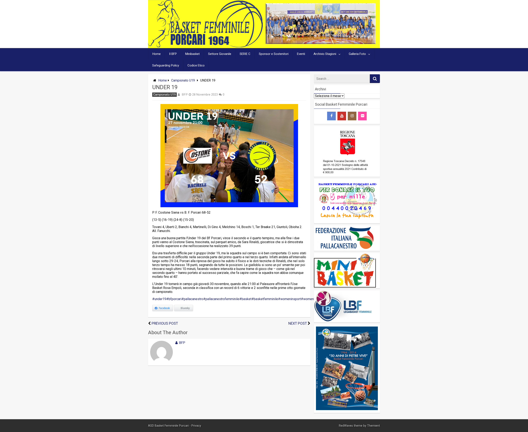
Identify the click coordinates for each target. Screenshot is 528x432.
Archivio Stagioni (325, 54)
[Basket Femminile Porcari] (205, 46)
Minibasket (192, 54)
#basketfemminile (264, 299)
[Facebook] (331, 116)
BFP (185, 94)
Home (156, 54)
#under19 (159, 299)
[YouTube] (341, 116)
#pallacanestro (192, 299)
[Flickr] (362, 116)
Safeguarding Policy (165, 65)
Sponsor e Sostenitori (274, 54)
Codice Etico (196, 65)
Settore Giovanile (219, 54)
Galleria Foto (357, 54)
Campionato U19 (183, 80)
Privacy (196, 425)
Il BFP (173, 54)
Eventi (301, 54)
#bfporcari (174, 299)
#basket (245, 299)
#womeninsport (289, 299)
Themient (373, 425)
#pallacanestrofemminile (221, 299)
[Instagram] (352, 116)
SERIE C (245, 54)
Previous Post (165, 323)
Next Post (297, 323)
